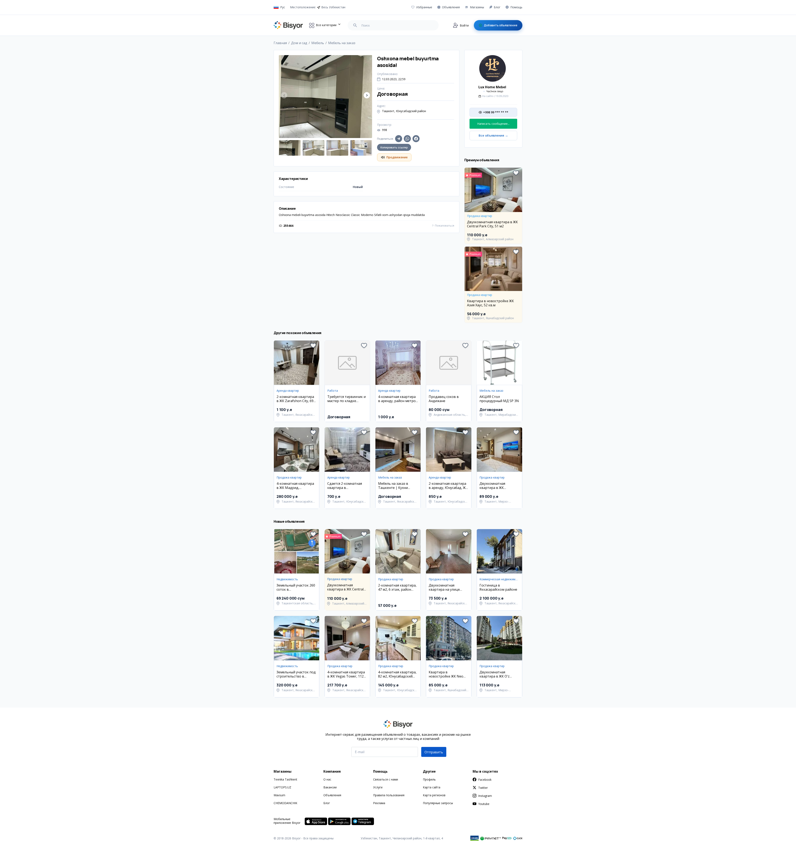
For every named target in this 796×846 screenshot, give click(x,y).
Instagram (485, 796)
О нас (327, 779)
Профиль (429, 779)
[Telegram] (398, 138)
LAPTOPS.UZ (282, 787)
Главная (280, 43)
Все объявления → (493, 135)
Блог (326, 803)
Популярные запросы (438, 803)
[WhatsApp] (407, 138)
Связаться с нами (385, 779)
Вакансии (330, 787)
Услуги (377, 787)
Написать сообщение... (493, 124)
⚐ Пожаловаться (443, 225)
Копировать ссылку (394, 147)
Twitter (483, 788)
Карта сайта (431, 787)
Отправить (434, 752)
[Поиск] (355, 25)
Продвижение (397, 157)
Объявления (332, 795)
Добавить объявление (500, 25)
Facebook (484, 780)
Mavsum (279, 795)
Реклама (379, 803)
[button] (367, 95)
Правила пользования (388, 795)
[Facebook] (416, 138)
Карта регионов (434, 795)
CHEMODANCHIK (285, 803)
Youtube (483, 804)
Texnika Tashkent (285, 779)
